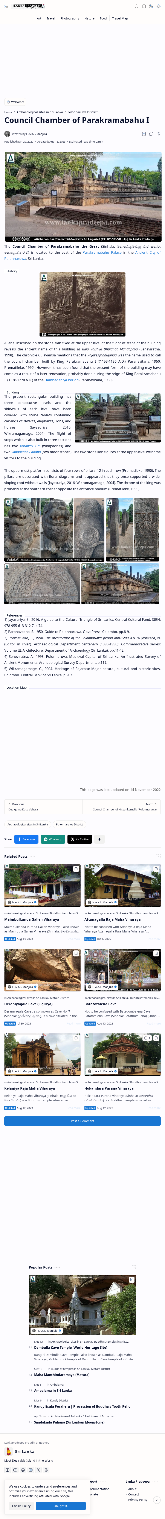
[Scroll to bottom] (157, 1500)
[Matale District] (59, 998)
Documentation (98, 1489)
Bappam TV (153, 1510)
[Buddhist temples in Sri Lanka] (69, 913)
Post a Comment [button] (82, 1121)
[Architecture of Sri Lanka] (67, 1416)
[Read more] (74, 939)
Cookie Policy (21, 1506)
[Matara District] (100, 1369)
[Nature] (89, 18)
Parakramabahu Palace (102, 252)
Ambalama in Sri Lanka (53, 1390)
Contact (133, 1494)
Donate (93, 1494)
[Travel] (51, 18)
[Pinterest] (23, 1470)
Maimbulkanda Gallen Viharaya (31, 919)
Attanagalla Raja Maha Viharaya (112, 919)
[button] (6, 6)
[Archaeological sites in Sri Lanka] (27, 824)
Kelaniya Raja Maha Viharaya (29, 1088)
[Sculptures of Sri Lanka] (98, 1416)
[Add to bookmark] (76, 869)
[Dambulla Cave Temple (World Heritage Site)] (82, 1305)
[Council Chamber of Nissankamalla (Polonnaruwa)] (121, 807)
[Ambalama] (57, 1384)
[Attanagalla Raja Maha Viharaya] (122, 885)
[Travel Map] (120, 18)
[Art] (39, 18)
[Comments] (147, 1038)
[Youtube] (15, 1470)
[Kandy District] (59, 1400)
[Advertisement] (82, 58)
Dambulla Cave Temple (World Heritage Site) (70, 1347)
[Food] (103, 18)
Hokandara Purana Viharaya (109, 1088)
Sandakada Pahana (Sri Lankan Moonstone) (69, 1422)
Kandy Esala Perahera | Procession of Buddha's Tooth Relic (82, 1406)
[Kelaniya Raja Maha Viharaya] (42, 1054)
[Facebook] (7, 1470)
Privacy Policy (137, 1500)
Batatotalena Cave (100, 1004)
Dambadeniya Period (61, 380)
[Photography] (70, 18)
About (132, 1489)
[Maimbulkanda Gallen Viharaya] (42, 885)
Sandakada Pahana (26, 452)
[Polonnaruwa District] (69, 824)
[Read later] (144, 134)
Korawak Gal (30, 446)
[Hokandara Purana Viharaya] (122, 1054)
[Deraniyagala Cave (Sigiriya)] (42, 970)
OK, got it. (61, 1506)
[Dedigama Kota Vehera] (43, 807)
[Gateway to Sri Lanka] (28, 6)
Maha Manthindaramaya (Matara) (61, 1375)
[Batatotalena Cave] (122, 970)
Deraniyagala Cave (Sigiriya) (28, 1004)
